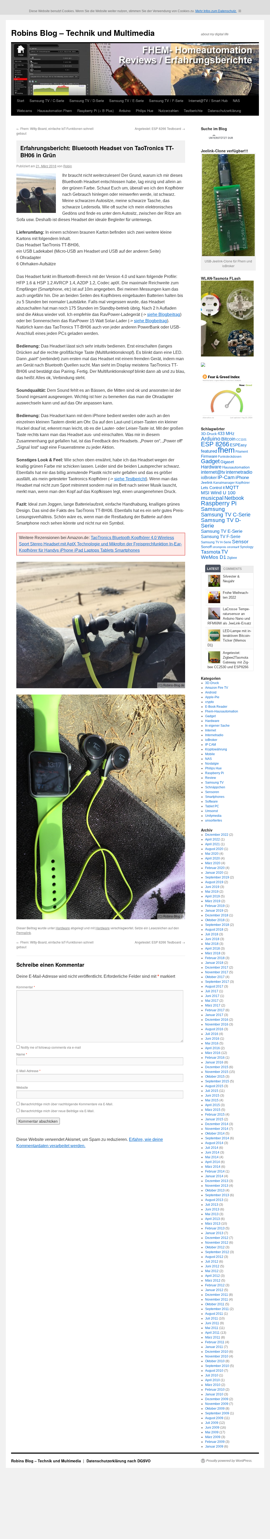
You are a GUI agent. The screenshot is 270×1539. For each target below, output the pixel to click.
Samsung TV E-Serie (221, 531)
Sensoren (212, 792)
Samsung (213, 509)
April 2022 (212, 839)
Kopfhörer (242, 483)
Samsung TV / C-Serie (47, 100)
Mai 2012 (212, 1271)
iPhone (242, 477)
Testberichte (193, 110)
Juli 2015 (211, 1091)
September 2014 (217, 1138)
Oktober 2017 (215, 977)
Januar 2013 (214, 1233)
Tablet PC (212, 806)
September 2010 (217, 1366)
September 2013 (217, 1195)
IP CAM (210, 744)
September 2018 (217, 925)
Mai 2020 (212, 854)
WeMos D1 (213, 557)
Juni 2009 (212, 1427)
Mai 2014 (212, 1157)
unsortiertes (213, 820)
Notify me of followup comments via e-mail (51, 1047)
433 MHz (226, 433)
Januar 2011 (214, 1347)
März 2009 (212, 1437)
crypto (209, 702)
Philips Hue (144, 110)
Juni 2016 (212, 1038)
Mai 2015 (212, 1100)
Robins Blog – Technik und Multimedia (83, 32)
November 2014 (216, 1129)
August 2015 (214, 1086)
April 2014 (212, 1162)
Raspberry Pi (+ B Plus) (95, 110)
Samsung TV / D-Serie (86, 100)
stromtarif (233, 547)
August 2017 (214, 986)
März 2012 (212, 1280)
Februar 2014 (215, 1171)
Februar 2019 (215, 906)
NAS (236, 100)
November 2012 (216, 1242)
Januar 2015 (214, 1119)
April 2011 (212, 1333)
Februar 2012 (215, 1285)
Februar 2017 (215, 1010)
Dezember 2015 (216, 1067)
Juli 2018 (211, 934)
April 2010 (212, 1380)
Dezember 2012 (216, 1238)
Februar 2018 (215, 958)
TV (224, 552)
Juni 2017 (212, 996)
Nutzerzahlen (168, 110)
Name (21, 1054)
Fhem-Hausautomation (221, 711)
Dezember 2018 (216, 915)
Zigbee (232, 558)
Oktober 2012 (215, 1247)
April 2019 (212, 896)
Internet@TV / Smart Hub (208, 100)
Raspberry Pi (219, 503)
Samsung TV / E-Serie (126, 100)
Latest (213, 569)
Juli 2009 (211, 1423)
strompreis (219, 547)
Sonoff (206, 547)
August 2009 (214, 1418)
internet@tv (213, 472)
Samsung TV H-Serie (216, 542)
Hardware (63, 928)
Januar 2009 (214, 1446)
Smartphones (214, 797)
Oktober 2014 (215, 1133)
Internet (210, 730)
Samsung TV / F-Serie (166, 100)
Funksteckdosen (230, 456)
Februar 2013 (215, 1228)
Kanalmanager (224, 483)
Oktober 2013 (215, 1190)
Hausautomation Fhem (54, 110)
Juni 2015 (212, 1095)
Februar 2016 (215, 1057)
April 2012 (212, 1276)
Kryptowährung (216, 749)
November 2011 (216, 1299)
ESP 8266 (215, 444)
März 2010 (212, 1385)
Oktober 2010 (215, 1361)
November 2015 (216, 1072)
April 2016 (212, 1048)
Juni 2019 (212, 887)
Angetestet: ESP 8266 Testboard (160, 128)
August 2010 (214, 1370)
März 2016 (212, 1053)
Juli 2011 (211, 1318)
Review (210, 778)
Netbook (234, 498)
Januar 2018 (214, 963)
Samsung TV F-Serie (220, 536)
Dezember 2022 (216, 835)
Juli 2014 (211, 1148)
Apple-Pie (212, 697)
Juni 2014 (212, 1152)
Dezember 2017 (216, 967)
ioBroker (209, 477)
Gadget (210, 461)
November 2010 (216, 1356)
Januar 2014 (214, 1176)
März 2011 (212, 1337)
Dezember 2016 (216, 1020)
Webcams (24, 110)
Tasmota (210, 552)
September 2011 (217, 1309)
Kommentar (25, 987)
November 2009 (216, 1404)
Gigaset (227, 462)
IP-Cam (226, 477)
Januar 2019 (214, 910)
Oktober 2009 (215, 1408)
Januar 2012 (214, 1290)
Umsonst (211, 811)
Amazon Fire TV (216, 688)
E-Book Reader (216, 707)
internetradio (239, 472)
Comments (232, 569)
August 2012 (214, 1257)
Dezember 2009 (216, 1399)
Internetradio (214, 735)
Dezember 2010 (216, 1352)
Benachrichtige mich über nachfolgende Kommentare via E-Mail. (67, 1104)
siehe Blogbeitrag (163, 314)
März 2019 (212, 901)
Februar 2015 (215, 1114)
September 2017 (217, 982)
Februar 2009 (215, 1442)
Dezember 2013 (216, 1181)
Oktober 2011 (214, 1304)
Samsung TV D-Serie (221, 523)
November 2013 (216, 1186)
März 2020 (212, 863)
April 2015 (212, 1105)
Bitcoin (228, 439)
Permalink (23, 932)
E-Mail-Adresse (28, 1070)
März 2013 (212, 1223)
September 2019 (217, 877)
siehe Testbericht (130, 479)
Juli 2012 (211, 1261)
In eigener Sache (217, 725)
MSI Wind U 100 (218, 492)
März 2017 (212, 1005)
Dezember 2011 (216, 1295)
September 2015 (217, 1081)
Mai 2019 (212, 891)
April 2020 (212, 858)
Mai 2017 (212, 1001)
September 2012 (217, 1252)
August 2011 (214, 1314)
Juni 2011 (212, 1323)
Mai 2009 (212, 1432)
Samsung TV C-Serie (225, 514)
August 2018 (214, 929)
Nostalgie (212, 763)
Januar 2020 (214, 872)
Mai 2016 (212, 1043)
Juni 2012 (212, 1266)
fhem (226, 450)
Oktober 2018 (215, 920)
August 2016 (214, 1029)
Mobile (210, 754)
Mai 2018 (212, 944)
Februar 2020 (215, 868)
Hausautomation (236, 467)
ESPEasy (238, 445)
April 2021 (212, 844)
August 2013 (214, 1200)
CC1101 (241, 439)
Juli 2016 (211, 1034)
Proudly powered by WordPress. (229, 1461)
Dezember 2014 (216, 1124)
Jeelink (207, 483)
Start (20, 100)
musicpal (212, 498)
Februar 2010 (215, 1389)
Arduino (125, 110)
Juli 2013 (211, 1204)
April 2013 (212, 1219)
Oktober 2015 (215, 1076)
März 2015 (212, 1110)
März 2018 (212, 953)
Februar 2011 (214, 1342)
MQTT (232, 487)
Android (210, 692)
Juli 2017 (211, 991)
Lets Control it (213, 487)
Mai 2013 (212, 1214)
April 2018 (212, 948)
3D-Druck (209, 434)
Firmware (209, 456)
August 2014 (214, 1143)
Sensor (240, 541)
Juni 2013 (212, 1209)
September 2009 (217, 1413)
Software (211, 801)
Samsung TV (214, 782)
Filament (241, 451)
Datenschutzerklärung (224, 110)
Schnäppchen (215, 787)
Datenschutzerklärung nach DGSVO (118, 1460)
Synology (246, 547)
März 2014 (212, 1167)
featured (209, 451)
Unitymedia (213, 816)
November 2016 (216, 1024)
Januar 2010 (214, 1394)
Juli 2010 (211, 1375)
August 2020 (214, 849)
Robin (67, 166)
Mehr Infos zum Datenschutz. (216, 11)
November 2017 (216, 972)
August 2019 (214, 882)
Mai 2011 (211, 1328)
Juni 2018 (212, 939)
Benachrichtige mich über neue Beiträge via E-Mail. (57, 1110)
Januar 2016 (214, 1062)
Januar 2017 (214, 1015)
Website (22, 1087)
